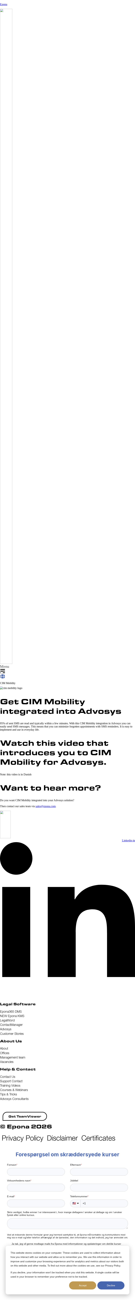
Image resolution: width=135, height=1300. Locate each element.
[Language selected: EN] (2, 675)
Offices (4, 1053)
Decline (111, 1285)
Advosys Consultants (14, 1099)
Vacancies (7, 1062)
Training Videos (10, 1085)
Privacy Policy (22, 1138)
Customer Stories (12, 1034)
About (4, 1048)
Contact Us (7, 1077)
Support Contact (11, 1081)
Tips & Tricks (8, 1094)
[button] (4, 669)
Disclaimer (62, 1138)
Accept (82, 1285)
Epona (3, 4)
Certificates (98, 1138)
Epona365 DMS (11, 1012)
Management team (12, 1057)
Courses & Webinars (14, 1090)
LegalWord (7, 1020)
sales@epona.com (46, 806)
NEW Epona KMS (12, 1016)
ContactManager (11, 1025)
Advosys (5, 1029)
